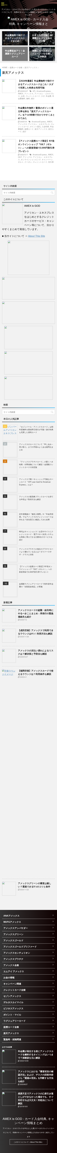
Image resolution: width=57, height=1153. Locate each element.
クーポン (28, 162)
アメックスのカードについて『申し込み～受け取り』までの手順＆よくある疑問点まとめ (36, 447)
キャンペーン (47, 159)
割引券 (51, 162)
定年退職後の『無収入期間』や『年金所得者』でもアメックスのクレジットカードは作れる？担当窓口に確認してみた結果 (36, 517)
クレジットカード (33, 96)
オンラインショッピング (31, 159)
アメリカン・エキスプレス (39, 124)
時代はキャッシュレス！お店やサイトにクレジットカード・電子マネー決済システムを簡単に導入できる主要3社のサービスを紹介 (36, 535)
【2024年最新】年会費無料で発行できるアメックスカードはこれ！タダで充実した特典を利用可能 (36, 84)
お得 (22, 96)
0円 (34, 91)
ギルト (20, 162)
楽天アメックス (41, 129)
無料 (28, 98)
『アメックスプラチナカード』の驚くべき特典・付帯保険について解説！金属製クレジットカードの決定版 (36, 464)
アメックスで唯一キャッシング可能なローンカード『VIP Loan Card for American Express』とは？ (36, 482)
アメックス (28, 93)
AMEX (20, 93)
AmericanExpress (44, 91)
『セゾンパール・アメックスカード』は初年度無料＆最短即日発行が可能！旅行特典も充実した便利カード (36, 429)
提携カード (28, 129)
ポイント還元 (35, 126)
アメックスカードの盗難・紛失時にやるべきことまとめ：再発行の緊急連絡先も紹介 (35, 613)
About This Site (36, 236)
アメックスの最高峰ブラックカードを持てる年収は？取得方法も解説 (36, 498)
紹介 (33, 98)
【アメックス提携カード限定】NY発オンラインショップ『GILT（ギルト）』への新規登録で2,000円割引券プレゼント (35, 569)
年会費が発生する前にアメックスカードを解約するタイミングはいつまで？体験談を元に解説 (35, 1054)
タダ (43, 96)
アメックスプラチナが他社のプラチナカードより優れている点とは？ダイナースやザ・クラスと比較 (36, 552)
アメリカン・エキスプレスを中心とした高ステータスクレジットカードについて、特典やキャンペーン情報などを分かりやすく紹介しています (28, 1132)
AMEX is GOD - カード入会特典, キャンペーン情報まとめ (28, 1120)
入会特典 (45, 126)
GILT (20, 157)
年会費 (48, 96)
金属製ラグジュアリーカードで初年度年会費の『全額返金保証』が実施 (36, 585)
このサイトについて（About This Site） (28, 1142)
